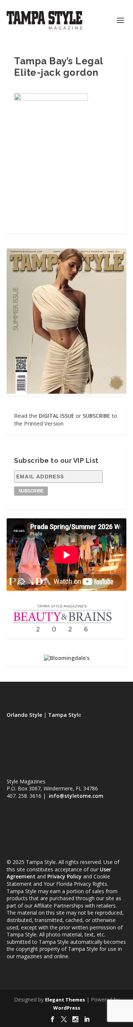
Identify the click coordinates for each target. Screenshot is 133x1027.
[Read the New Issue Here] (66, 391)
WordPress (66, 1007)
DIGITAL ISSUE (56, 415)
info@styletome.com (76, 795)
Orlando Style (24, 714)
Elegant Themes (65, 999)
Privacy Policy (64, 876)
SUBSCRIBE (96, 415)
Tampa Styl (63, 714)
